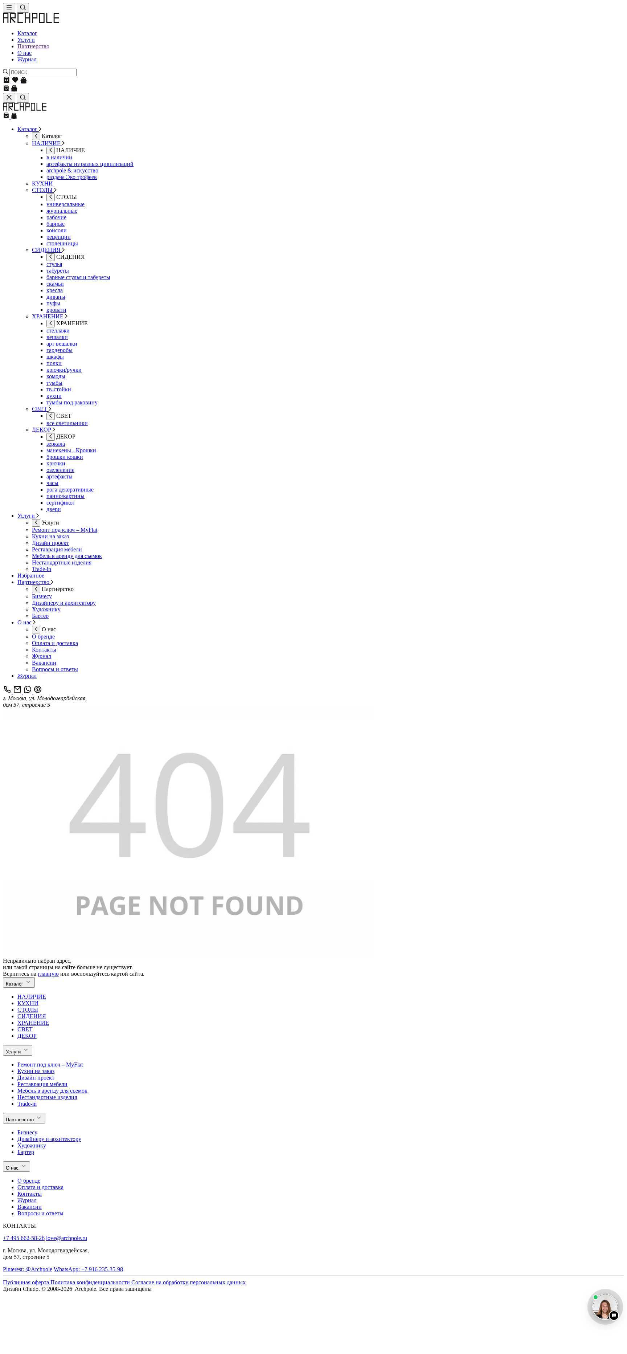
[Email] (18, 692)
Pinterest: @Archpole (27, 1269)
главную (48, 974)
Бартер (25, 1152)
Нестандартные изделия (47, 1097)
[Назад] (36, 136)
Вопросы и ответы (40, 1213)
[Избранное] (16, 81)
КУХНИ (27, 1003)
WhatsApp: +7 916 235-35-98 (88, 1269)
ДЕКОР (27, 1036)
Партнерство (33, 46)
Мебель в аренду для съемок (52, 1091)
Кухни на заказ (35, 1071)
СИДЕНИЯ (31, 1016)
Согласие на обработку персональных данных (188, 1282)
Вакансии (29, 1207)
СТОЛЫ (27, 1010)
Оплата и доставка (40, 1187)
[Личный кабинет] (23, 81)
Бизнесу (27, 1132)
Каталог (27, 33)
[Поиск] (23, 8)
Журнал (27, 59)
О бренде (28, 1181)
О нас (24, 53)
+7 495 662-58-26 (24, 1238)
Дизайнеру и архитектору (49, 1139)
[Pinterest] (37, 692)
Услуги (26, 40)
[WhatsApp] (28, 692)
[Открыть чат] (605, 1307)
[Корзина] (7, 81)
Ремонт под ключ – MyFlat (50, 1064)
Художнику (31, 1145)
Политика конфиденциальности (90, 1282)
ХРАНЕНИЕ (33, 1023)
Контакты (29, 1194)
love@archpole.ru (66, 1238)
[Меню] (9, 8)
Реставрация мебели (42, 1084)
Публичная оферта (26, 1282)
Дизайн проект (35, 1077)
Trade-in (27, 1104)
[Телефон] (8, 692)
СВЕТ (25, 1029)
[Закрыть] (9, 98)
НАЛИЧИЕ (31, 997)
